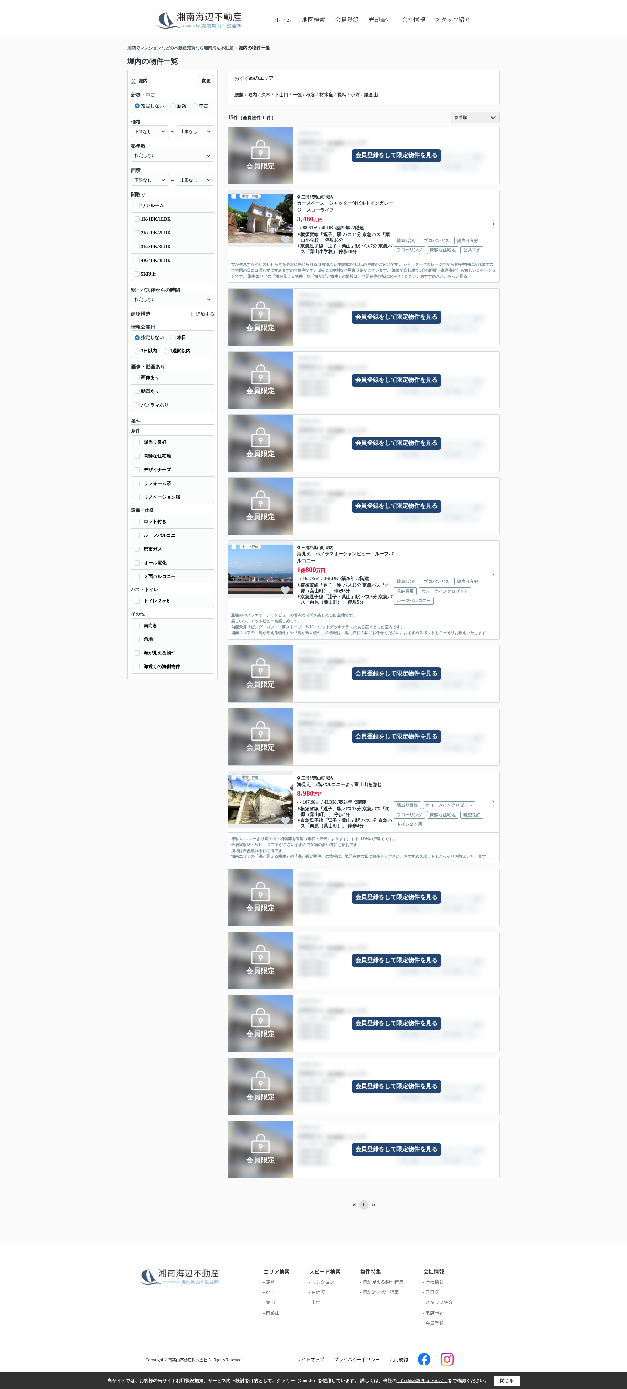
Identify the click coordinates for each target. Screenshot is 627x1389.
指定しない (152, 106)
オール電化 (155, 562)
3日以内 (149, 350)
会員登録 (347, 19)
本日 (181, 337)
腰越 (239, 94)
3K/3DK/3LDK (156, 246)
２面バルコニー (160, 576)
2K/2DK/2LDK (156, 233)
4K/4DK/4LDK (156, 260)
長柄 (341, 94)
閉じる (507, 1380)
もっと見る (457, 276)
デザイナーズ (157, 469)
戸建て (318, 1291)
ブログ (432, 1291)
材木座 (326, 94)
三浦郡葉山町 (313, 197)
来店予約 (435, 1312)
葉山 (270, 1302)
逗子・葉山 (339, 246)
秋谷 (310, 94)
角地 (148, 639)
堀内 (252, 94)
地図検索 (313, 19)
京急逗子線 (311, 246)
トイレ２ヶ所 (157, 601)
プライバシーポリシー (357, 1359)
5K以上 (148, 274)
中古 (203, 106)
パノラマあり (155, 405)
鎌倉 (270, 1281)
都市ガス (153, 549)
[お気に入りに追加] (285, 239)
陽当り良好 (155, 442)
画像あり (150, 377)
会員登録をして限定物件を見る (396, 155)
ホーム (283, 19)
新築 (181, 106)
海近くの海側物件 (162, 666)
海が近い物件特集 (380, 1291)
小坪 (355, 94)
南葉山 (273, 1312)
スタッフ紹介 (452, 19)
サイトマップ (310, 1359)
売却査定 (380, 19)
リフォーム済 (157, 483)
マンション (323, 1281)
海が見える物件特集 (383, 1281)
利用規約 (399, 1359)
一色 (297, 94)
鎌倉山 (371, 94)
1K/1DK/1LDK (156, 219)
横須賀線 (309, 234)
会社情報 (413, 19)
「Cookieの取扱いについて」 (422, 1381)
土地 (316, 1302)
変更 (206, 80)
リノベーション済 (162, 497)
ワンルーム (152, 205)
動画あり (150, 391)
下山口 (281, 94)
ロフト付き (155, 521)
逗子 (327, 234)
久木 (265, 94)
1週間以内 (180, 350)
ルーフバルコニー (162, 535)
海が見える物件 (160, 652)
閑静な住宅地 (157, 456)
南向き (150, 625)
